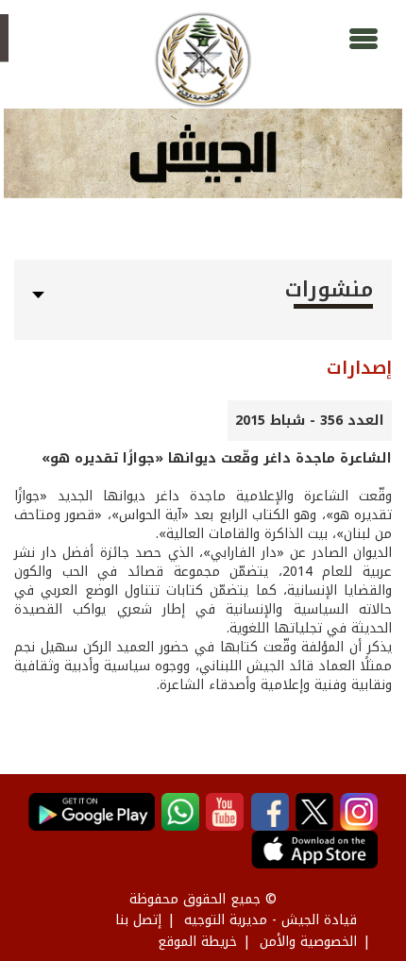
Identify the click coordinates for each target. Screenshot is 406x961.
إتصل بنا (138, 920)
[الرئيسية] (202, 60)
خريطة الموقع (197, 941)
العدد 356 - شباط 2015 (309, 420)
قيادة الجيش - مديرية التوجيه (270, 920)
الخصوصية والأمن (308, 941)
